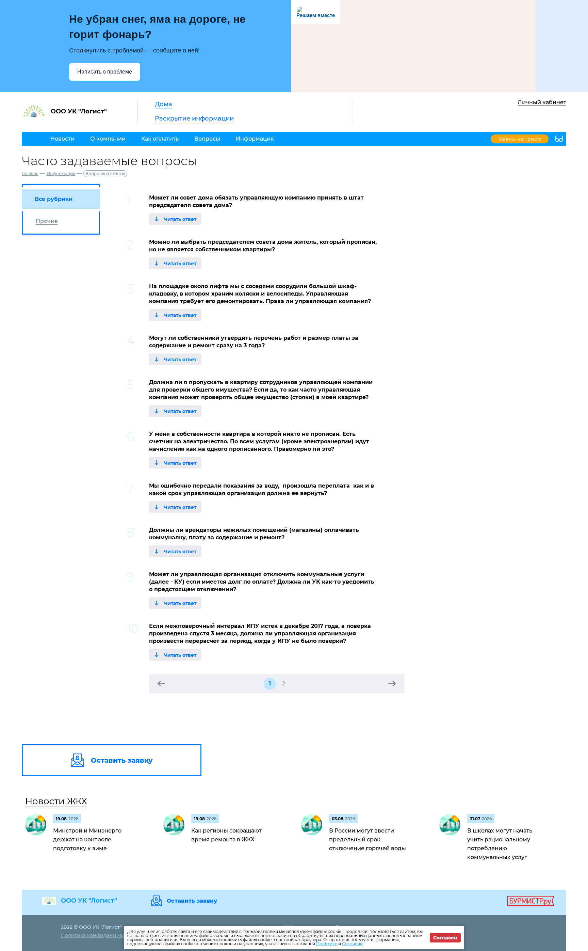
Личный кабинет (542, 102)
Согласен (445, 938)
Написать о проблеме (104, 72)
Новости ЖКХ (56, 801)
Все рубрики (53, 199)
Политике (326, 943)
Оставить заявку (192, 901)
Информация (61, 173)
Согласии (352, 943)
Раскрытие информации (194, 118)
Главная (30, 173)
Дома (163, 104)
